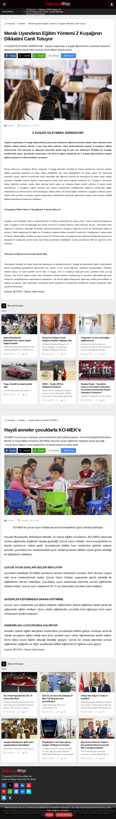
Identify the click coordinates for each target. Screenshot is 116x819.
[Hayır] (112, 811)
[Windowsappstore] (3, 797)
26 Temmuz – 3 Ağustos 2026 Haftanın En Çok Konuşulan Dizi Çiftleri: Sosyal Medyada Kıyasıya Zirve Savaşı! (44, 12)
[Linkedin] (22, 785)
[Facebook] (3, 785)
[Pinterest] (3, 791)
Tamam (49, 815)
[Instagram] (16, 785)
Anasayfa (11, 24)
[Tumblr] (10, 797)
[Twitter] (10, 785)
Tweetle (26, 56)
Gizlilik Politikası (64, 815)
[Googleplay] (28, 791)
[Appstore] (22, 791)
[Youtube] (28, 785)
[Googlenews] (16, 791)
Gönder (41, 56)
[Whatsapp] (10, 791)
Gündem (21, 24)
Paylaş (13, 56)
